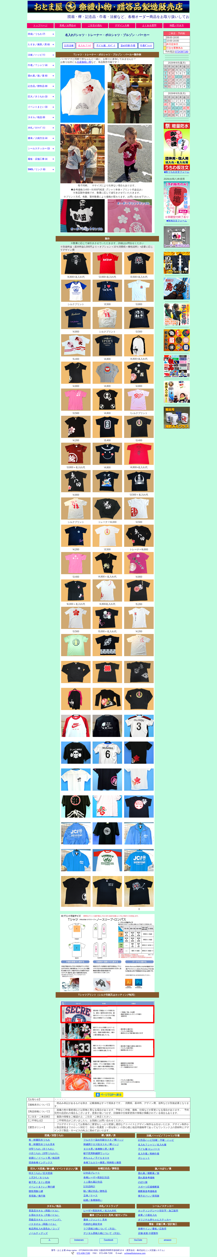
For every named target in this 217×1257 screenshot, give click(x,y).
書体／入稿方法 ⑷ (37, 138)
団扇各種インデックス (40, 1162)
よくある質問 (149, 25)
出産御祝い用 (84, 62)
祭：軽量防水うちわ (39, 1140)
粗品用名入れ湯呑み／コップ (44, 1228)
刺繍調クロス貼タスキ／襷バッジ (101, 1144)
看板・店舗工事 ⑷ (37, 159)
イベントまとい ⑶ (37, 107)
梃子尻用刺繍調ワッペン (96, 1153)
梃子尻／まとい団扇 (39, 1182)
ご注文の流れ (95, 25)
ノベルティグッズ (38, 1233)
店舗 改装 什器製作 (148, 1233)
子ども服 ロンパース (149, 1149)
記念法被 (69, 45)
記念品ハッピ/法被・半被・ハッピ (156, 1140)
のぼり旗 (142, 1182)
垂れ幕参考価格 (146, 1177)
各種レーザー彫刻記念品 (96, 1177)
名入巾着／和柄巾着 (148, 1153)
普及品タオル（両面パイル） (44, 1210)
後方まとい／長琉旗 (148, 1196)
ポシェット (144, 1158)
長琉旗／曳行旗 (37, 1196)
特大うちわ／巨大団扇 (40, 1173)
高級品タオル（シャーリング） (45, 1219)
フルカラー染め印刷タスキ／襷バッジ (103, 1140)
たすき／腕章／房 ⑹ (39, 44)
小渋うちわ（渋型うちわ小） (44, 1153)
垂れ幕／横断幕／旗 (148, 1173)
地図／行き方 (177, 25)
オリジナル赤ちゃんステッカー (154, 1219)
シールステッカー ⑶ (39, 148)
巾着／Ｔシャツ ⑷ (37, 65)
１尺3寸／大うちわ (39, 1177)
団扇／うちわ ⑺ (36, 34)
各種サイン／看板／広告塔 (152, 1228)
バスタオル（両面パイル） (43, 1224)
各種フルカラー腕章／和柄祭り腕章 (102, 1162)
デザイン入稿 (122, 25)
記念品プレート (91, 1173)
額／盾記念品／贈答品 (95, 1191)
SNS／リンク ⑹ (36, 169)
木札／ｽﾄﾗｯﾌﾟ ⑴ (36, 127)
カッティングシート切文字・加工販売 (158, 1210)
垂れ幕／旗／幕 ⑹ (37, 75)
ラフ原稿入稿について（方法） (99, 1228)
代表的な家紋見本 (92, 1224)
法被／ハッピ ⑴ (36, 55)
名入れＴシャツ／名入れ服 (152, 1144)
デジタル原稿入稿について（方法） (102, 1233)
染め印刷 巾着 (128, 45)
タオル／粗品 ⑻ (36, 117)
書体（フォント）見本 (95, 1219)
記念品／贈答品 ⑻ (37, 86)
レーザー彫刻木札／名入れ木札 (99, 1210)
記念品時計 (89, 1186)
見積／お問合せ (67, 25)
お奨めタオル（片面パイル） (44, 1215)
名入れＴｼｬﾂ (84, 45)
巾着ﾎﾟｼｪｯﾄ (146, 45)
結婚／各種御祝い (92, 1200)
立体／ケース (90, 1195)
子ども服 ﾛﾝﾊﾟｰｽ (105, 45)
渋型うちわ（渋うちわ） (42, 1149)
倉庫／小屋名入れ (147, 1215)
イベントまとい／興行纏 (42, 1187)
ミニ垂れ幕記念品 (92, 1182)
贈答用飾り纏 (36, 1191)
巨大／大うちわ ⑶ (37, 96)
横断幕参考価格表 (147, 1191)
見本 (52, 1144)
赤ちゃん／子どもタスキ (96, 1158)
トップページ (40, 25)
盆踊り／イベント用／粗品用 (44, 1158)
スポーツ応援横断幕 (148, 1187)
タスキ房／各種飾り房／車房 (98, 1149)
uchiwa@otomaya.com (135, 1253)
